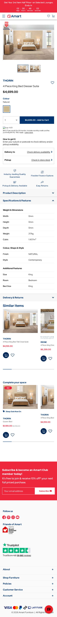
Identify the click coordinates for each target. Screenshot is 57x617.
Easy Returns (42, 185)
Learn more (29, 132)
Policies (7, 583)
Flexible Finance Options (42, 175)
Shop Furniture (11, 577)
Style (5, 260)
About (6, 569)
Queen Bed (7, 421)
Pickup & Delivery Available (14, 185)
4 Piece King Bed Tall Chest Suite (15, 342)
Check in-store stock (40, 160)
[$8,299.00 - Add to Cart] (43, 359)
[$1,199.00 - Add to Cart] (6, 435)
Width (5, 216)
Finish (5, 254)
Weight (6, 233)
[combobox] (11, 120)
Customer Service (13, 589)
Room (5, 280)
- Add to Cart (37, 120)
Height (6, 222)
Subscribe (44, 491)
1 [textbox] (5, 120)
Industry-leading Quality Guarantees (15, 175)
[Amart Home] (14, 16)
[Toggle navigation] (3, 16)
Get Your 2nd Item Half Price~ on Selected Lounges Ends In (28, 6)
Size (5, 274)
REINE (44, 342)
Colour (6, 98)
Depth (6, 227)
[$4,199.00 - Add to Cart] (6, 355)
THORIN (7, 338)
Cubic (5, 239)
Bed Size (7, 286)
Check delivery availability (38, 152)
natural (6, 102)
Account (7, 595)
